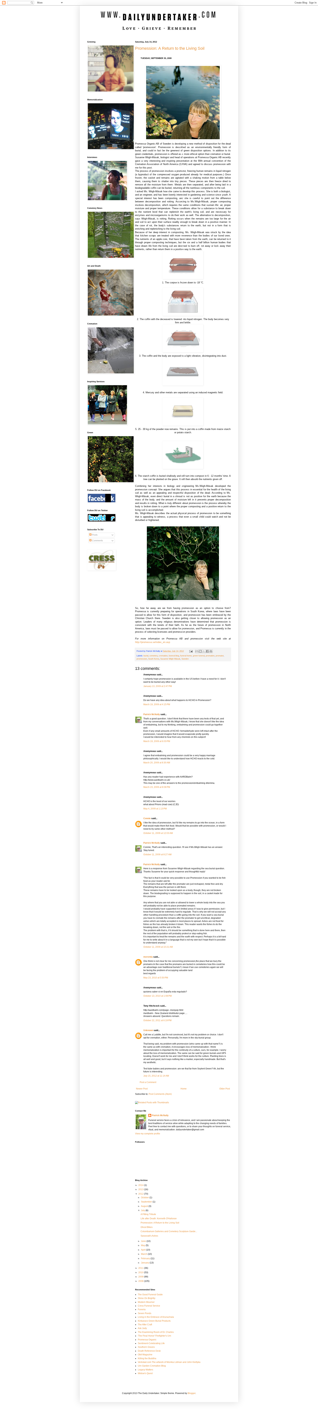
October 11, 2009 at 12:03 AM (158, 833)
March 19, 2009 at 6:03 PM (156, 741)
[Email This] (197, 651)
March (144, 1254)
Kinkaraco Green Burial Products (154, 1321)
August (145, 1206)
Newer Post (142, 1088)
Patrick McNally (151, 714)
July (143, 1210)
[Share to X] (204, 651)
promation (210, 656)
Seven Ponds (144, 1313)
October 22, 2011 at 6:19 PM (157, 1020)
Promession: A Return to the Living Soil (169, 48)
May (143, 1245)
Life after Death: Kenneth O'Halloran (159, 1218)
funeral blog (174, 656)
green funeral (199, 656)
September (147, 1201)
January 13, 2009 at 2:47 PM (157, 686)
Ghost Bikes (147, 1227)
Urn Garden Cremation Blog (152, 1366)
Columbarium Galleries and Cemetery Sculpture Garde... (169, 1231)
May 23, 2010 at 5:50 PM (155, 977)
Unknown (148, 1030)
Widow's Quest (145, 1373)
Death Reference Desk (149, 1351)
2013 (141, 1189)
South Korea (153, 659)
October (145, 1197)
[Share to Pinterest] (211, 651)
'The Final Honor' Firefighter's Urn (154, 1336)
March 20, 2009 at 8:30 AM (156, 762)
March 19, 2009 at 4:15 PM (156, 704)
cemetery (153, 656)
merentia (148, 957)
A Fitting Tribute (148, 1214)
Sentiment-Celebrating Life (151, 1343)
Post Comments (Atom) (160, 1094)
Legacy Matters (145, 1369)
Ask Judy (142, 1328)
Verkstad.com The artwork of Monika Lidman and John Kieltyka (169, 1362)
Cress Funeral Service (149, 1306)
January (145, 1262)
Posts (94, 535)
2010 (141, 1272)
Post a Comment (148, 1082)
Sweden (185, 659)
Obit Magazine (145, 1354)
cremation (163, 656)
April (143, 1250)
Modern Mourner (146, 1302)
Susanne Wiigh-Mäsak (170, 659)
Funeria (142, 1309)
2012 (141, 1194)
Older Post (224, 1088)
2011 (141, 1268)
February (146, 1258)
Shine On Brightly (146, 1298)
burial (146, 656)
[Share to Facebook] (207, 651)
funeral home (186, 656)
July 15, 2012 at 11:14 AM (156, 1076)
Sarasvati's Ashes (149, 1236)
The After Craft (145, 1324)
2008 (141, 1281)
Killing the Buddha (147, 1358)
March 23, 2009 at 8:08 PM (156, 787)
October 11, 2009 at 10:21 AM (158, 947)
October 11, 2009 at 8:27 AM (157, 854)
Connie (147, 818)
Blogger (191, 1393)
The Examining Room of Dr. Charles (156, 1332)
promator (220, 656)
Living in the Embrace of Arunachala (156, 1317)
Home (184, 1088)
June (143, 1241)
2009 (141, 1276)
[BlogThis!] (200, 651)
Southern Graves (146, 1347)
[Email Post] (190, 651)
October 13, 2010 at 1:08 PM (157, 996)
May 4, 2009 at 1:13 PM (155, 808)
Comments (97, 540)
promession (142, 659)
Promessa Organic (147, 1339)
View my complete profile (147, 1133)
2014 (141, 1185)
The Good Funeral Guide (150, 1294)
